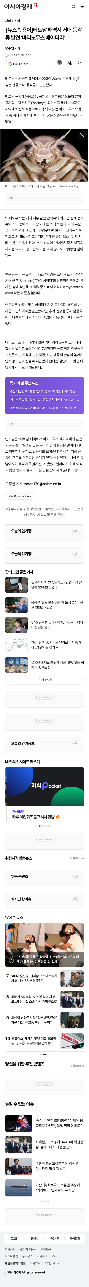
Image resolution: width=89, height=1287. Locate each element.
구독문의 (27, 1256)
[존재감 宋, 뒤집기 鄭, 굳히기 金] (18, 1131)
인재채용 (45, 1249)
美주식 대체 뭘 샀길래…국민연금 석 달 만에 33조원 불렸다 (56, 584)
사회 (8, 21)
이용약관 (35, 1263)
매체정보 (49, 1263)
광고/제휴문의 (27, 1249)
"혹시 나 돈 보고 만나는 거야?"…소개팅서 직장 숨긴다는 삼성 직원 (59, 1187)
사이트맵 (75, 1238)
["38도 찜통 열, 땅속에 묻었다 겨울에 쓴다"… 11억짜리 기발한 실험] (18, 1174)
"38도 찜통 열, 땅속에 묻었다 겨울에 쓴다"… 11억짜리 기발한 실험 (58, 1166)
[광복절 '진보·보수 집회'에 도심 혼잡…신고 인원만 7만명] (16, 611)
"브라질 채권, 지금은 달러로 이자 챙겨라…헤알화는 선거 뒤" (56, 644)
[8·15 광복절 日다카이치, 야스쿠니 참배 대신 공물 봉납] (16, 631)
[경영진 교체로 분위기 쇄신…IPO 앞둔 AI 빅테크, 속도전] (16, 672)
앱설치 (34, 1238)
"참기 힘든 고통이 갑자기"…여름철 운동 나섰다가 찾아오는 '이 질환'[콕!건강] (44, 399)
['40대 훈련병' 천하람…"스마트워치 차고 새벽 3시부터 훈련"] (72, 985)
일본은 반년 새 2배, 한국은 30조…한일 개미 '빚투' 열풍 (56, 1144)
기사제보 (42, 1256)
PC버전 (54, 1238)
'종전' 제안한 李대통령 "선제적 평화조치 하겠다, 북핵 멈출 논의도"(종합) (44, 391)
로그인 (14, 1238)
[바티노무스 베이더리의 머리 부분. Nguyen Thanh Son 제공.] (44, 155)
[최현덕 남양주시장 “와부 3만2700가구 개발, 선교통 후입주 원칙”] (72, 1027)
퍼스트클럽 (11, 1256)
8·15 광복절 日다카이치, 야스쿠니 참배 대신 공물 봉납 (57, 624)
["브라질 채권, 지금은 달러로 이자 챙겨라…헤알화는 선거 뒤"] (16, 652)
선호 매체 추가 (20, 63)
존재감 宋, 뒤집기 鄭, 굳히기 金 (57, 1123)
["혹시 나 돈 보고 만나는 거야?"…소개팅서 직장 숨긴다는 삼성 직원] (18, 1195)
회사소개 (10, 1249)
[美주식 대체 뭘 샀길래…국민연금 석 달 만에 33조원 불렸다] (16, 591)
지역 (17, 21)
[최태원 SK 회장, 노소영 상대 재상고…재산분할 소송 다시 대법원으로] (72, 1006)
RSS (53, 1256)
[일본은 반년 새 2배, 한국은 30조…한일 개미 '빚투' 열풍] (18, 1152)
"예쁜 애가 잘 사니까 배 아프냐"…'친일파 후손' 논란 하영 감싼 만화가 (44, 408)
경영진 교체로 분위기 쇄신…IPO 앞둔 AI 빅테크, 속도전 (57, 664)
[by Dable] (77, 1066)
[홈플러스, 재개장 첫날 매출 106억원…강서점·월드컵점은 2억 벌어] (72, 1048)
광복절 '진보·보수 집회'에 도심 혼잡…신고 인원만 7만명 (57, 604)
